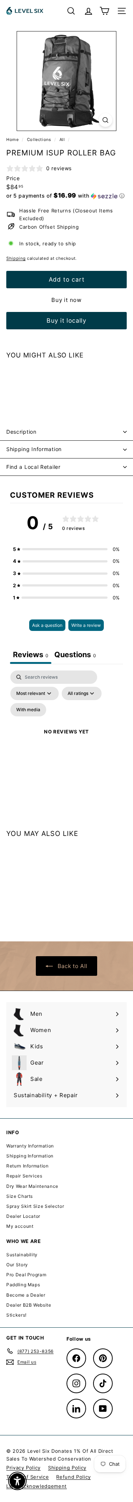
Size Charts (19, 1196)
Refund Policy (73, 1477)
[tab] (75, 655)
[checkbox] (28, 709)
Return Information (27, 1166)
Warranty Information (30, 1146)
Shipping (15, 258)
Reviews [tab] (30, 654)
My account (20, 1226)
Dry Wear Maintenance (32, 1186)
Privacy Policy (23, 1468)
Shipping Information (34, 449)
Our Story (17, 1264)
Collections (40, 139)
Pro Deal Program (26, 1274)
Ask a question (47, 625)
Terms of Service (27, 1477)
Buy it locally (66, 320)
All (62, 139)
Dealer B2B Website (28, 1305)
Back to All (72, 966)
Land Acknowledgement (36, 1486)
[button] (65, 195)
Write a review (86, 625)
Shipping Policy (67, 1468)
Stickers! (16, 1315)
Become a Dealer (25, 1295)
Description (21, 432)
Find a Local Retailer (33, 467)
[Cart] (104, 11)
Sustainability (22, 1254)
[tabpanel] (66, 740)
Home (13, 139)
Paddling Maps (23, 1284)
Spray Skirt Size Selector (35, 1206)
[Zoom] (105, 120)
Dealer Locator (23, 1216)
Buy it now (66, 299)
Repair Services (24, 1176)
